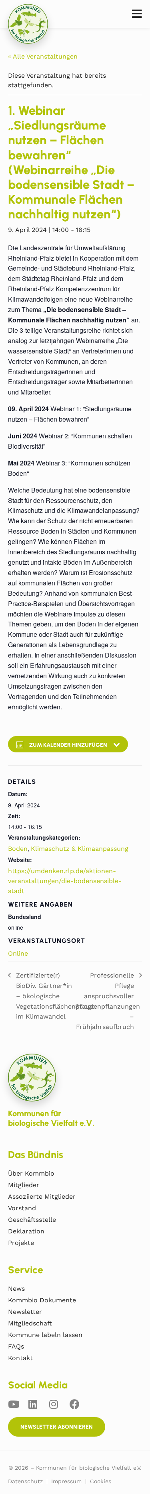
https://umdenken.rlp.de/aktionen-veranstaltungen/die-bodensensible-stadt (65, 881)
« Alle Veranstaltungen (43, 56)
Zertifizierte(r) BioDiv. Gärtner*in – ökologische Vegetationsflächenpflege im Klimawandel (55, 996)
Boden (18, 848)
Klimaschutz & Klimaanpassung (79, 848)
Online (18, 953)
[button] (137, 14)
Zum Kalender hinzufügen (68, 745)
